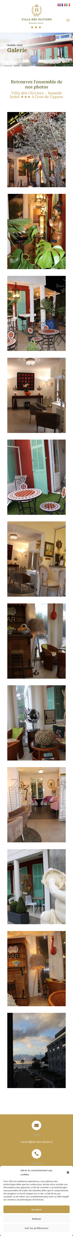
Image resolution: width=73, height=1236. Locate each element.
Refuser (36, 1218)
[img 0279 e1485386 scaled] (36, 268)
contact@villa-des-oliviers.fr (36, 1141)
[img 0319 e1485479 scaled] (36, 432)
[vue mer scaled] (36, 1087)
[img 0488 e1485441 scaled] (36, 759)
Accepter (36, 1209)
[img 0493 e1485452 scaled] (36, 923)
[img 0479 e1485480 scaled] (36, 595)
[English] (59, 4)
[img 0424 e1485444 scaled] (36, 513)
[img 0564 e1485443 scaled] (36, 1005)
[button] (68, 1172)
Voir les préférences (36, 1228)
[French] (64, 4)
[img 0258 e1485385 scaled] (36, 186)
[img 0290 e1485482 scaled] (36, 350)
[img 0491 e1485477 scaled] (36, 841)
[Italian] (68, 4)
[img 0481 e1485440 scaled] (36, 677)
